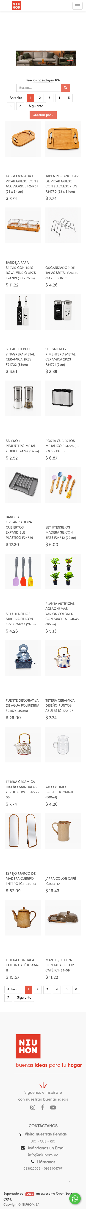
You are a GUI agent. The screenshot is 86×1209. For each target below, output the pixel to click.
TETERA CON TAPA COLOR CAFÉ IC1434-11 (22, 965)
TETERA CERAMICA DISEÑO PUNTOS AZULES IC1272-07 (60, 706)
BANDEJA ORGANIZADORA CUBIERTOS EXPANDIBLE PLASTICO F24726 (19, 528)
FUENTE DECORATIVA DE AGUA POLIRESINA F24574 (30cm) (22, 706)
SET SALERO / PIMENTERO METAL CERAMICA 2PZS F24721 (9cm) (60, 357)
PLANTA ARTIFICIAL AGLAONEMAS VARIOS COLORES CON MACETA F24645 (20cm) (62, 614)
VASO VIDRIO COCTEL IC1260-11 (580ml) (59, 792)
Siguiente (36, 106)
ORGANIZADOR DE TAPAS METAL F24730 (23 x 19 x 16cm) (61, 273)
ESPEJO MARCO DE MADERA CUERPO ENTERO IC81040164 (21, 879)
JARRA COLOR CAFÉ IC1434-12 (60, 881)
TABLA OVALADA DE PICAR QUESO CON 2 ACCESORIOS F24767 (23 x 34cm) (22, 184)
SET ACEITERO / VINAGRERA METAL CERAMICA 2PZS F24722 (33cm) (20, 357)
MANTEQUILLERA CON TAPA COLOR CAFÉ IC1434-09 (59, 965)
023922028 (31, 1169)
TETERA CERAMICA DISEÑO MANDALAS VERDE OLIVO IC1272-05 (22, 789)
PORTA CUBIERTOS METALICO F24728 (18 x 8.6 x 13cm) (61, 446)
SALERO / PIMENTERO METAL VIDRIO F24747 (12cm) (22, 446)
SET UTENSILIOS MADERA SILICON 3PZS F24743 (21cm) (21, 619)
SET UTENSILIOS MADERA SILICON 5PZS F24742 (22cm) (60, 533)
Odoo (30, 1194)
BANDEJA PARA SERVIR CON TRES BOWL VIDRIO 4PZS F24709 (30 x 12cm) (21, 270)
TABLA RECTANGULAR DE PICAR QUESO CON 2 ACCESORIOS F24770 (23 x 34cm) (61, 184)
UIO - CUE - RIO (43, 1141)
